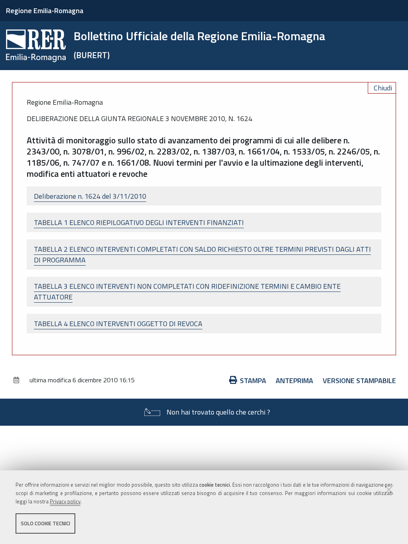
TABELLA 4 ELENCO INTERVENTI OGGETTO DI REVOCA (118, 323)
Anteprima (294, 380)
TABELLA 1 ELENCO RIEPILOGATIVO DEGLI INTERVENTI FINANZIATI (139, 222)
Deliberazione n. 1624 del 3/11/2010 (90, 196)
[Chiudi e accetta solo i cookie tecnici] (388, 489)
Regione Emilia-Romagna (44, 10)
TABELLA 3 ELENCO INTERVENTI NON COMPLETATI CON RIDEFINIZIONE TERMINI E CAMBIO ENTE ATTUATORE (187, 291)
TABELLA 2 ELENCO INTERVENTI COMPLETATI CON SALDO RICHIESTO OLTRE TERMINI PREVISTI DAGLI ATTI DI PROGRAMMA (202, 254)
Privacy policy (65, 501)
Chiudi (383, 87)
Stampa (253, 380)
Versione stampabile (359, 380)
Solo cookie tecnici (45, 523)
